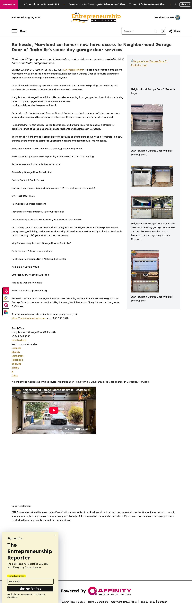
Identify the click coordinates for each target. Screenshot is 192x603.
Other (15, 375)
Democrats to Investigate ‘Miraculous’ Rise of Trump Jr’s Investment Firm (117, 4)
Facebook (17, 359)
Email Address (16, 576)
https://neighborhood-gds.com (28, 318)
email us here (19, 340)
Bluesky (16, 352)
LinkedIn (16, 348)
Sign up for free (30, 588)
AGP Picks (9, 4)
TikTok (15, 367)
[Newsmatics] (6, 312)
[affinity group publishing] (6, 305)
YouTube (16, 363)
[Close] (55, 535)
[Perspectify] (6, 298)
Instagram (17, 355)
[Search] (156, 31)
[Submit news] (6, 290)
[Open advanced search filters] (162, 31)
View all (185, 4)
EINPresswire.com (73, 69)
